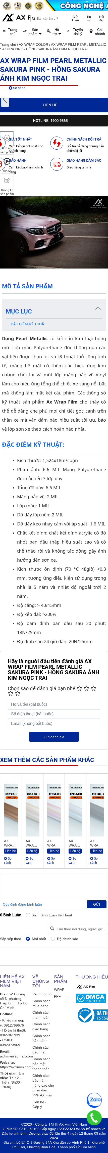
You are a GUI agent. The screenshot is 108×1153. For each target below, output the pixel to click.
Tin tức (89, 18)
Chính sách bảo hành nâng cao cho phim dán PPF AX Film (43, 1085)
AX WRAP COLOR (33, 44)
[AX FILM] (86, 987)
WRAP (59, 990)
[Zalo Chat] (94, 1100)
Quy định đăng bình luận (22, 904)
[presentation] (5, 99)
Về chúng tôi (42, 994)
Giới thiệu (75, 18)
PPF (57, 996)
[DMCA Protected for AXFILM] (91, 998)
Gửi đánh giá (54, 737)
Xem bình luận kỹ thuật (52, 915)
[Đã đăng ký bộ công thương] (91, 1015)
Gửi (96, 904)
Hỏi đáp (101, 18)
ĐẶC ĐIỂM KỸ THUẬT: (29, 324)
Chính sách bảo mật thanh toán (41, 1064)
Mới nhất (39, 939)
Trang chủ (8, 44)
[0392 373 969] (94, 1117)
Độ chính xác (67, 939)
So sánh (19, 88)
